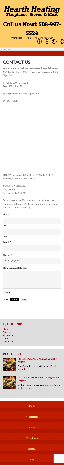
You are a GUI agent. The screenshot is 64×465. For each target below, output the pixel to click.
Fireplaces (7, 332)
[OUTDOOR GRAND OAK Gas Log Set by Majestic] (10, 383)
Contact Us (8, 341)
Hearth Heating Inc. (32, 11)
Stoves (6, 329)
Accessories (8, 335)
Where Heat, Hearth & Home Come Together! (32, 37)
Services (32, 448)
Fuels (5, 338)
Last (5, 236)
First (5, 225)
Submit (7, 292)
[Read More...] (26, 388)
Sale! (32, 459)
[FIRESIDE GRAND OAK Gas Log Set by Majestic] (10, 365)
